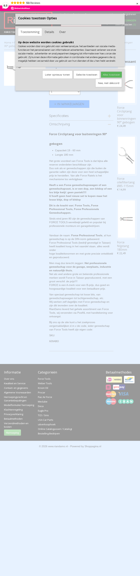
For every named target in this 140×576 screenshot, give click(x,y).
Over (62, 32)
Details (49, 32)
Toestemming (30, 32)
